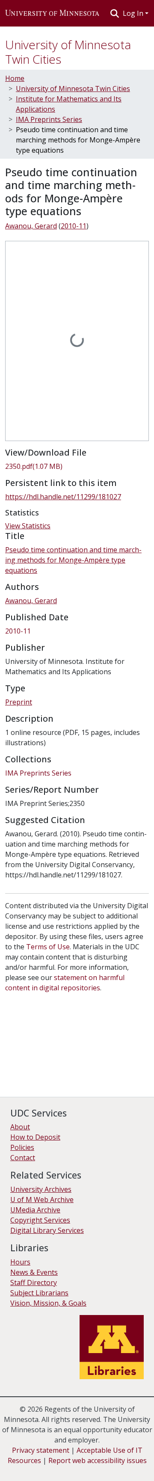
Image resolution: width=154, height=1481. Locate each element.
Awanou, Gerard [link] (31, 226)
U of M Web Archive (42, 1199)
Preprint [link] (18, 702)
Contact (22, 1157)
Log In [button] (134, 13)
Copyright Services (40, 1220)
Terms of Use (48, 946)
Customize (90, 1468)
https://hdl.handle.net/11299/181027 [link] (63, 496)
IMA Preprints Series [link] (49, 119)
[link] (77, 466)
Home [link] (14, 78)
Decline (55, 1468)
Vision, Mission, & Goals (48, 1303)
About (20, 1126)
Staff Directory (33, 1282)
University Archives (40, 1189)
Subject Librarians (39, 1292)
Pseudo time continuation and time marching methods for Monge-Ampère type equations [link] (73, 560)
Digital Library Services (47, 1230)
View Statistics (27, 525)
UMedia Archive (35, 1209)
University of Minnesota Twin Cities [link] (73, 88)
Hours (20, 1262)
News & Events (34, 1272)
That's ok (21, 1468)
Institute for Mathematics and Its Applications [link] (68, 104)
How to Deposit (35, 1137)
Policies (22, 1147)
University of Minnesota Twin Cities (68, 51)
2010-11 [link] (73, 226)
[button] (52, 13)
